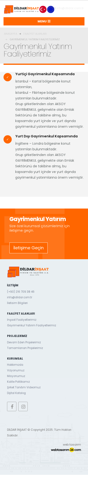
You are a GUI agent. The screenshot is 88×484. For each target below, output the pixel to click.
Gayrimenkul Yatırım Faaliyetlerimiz (31, 325)
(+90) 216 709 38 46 (20, 292)
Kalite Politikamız (18, 382)
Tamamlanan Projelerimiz (25, 348)
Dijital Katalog (16, 393)
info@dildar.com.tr (70, 8)
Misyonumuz (16, 376)
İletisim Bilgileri (17, 303)
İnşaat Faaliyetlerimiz (21, 320)
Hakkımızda (15, 365)
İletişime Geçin (28, 248)
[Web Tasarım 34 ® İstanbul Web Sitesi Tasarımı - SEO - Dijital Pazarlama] (66, 450)
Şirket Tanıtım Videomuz (24, 387)
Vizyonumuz (15, 370)
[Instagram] (23, 406)
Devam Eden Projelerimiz (24, 342)
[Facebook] (11, 406)
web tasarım (72, 445)
